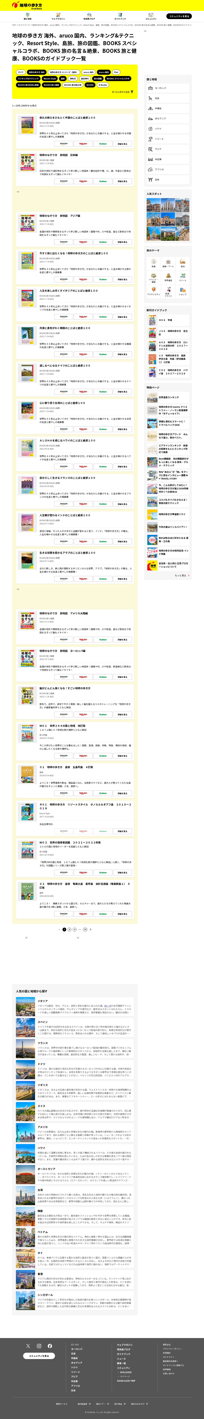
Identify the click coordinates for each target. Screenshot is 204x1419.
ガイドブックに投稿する (173, 1365)
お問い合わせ (168, 1373)
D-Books (103, 84)
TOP (14, 25)
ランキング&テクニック (28, 78)
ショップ (182, 294)
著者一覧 (121, 1363)
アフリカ (159, 169)
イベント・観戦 (153, 280)
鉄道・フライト (168, 294)
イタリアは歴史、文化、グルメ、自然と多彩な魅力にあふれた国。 (71, 1005)
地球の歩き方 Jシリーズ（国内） (64, 72)
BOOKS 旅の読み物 (72, 84)
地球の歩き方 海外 (37, 72)
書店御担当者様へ (170, 1361)
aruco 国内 (104, 72)
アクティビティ (153, 294)
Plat (116, 72)
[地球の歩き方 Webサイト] (27, 5)
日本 (157, 179)
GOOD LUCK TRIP (126, 1380)
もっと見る (180, 575)
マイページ (125, 1376)
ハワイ (158, 129)
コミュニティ (151, 18)
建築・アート (168, 266)
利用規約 (167, 1352)
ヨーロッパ (160, 88)
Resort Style (50, 78)
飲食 (154, 266)
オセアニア (160, 118)
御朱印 (73, 78)
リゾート (159, 139)
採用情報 (167, 1369)
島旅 (63, 78)
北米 (157, 98)
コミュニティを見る (179, 16)
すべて (21, 72)
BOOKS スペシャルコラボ (118, 78)
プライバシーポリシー (172, 1348)
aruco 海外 (89, 72)
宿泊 (183, 266)
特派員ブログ (89, 18)
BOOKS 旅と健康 (51, 84)
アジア (158, 149)
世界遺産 (168, 280)
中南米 (158, 108)
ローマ (107, 1005)
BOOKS (90, 84)
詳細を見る (122, 143)
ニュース (121, 1358)
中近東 (158, 159)
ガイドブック (120, 18)
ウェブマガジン (58, 18)
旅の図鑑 (98, 78)
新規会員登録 (126, 1372)
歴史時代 (85, 78)
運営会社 (167, 1344)
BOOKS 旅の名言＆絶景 (28, 84)
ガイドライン (168, 1357)
